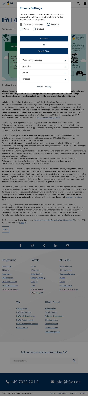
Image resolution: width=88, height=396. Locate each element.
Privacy (48, 87)
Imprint (39, 87)
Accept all (44, 39)
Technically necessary (33, 24)
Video (26, 29)
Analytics (55, 24)
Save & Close (44, 51)
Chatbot (40, 29)
